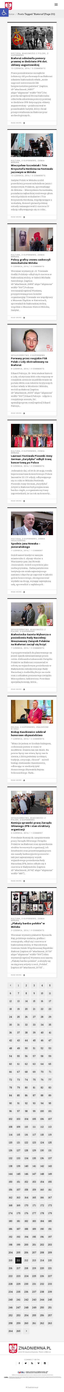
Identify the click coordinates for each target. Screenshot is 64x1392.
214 (42, 1260)
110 (26, 1126)
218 (26, 1268)
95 (50, 1103)
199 (18, 1244)
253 (18, 1315)
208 (42, 1252)
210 (10, 1260)
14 (26, 1001)
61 (18, 1064)
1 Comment (37, 551)
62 (26, 1064)
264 (11, 1331)
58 (42, 1056)
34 (42, 1024)
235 (18, 1291)
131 (50, 1150)
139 (18, 1166)
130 (42, 1150)
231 (34, 1283)
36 (10, 1032)
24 (10, 1016)
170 (26, 1205)
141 (34, 1166)
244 (42, 1299)
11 (50, 993)
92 (26, 1103)
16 (42, 1001)
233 (50, 1283)
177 (34, 1213)
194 (26, 1236)
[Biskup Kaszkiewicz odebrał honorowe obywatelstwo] (32, 711)
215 (50, 1260)
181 (18, 1221)
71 (50, 1071)
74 (26, 1079)
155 (50, 1181)
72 (10, 1079)
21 (34, 1009)
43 (18, 1040)
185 (50, 1221)
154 (42, 1181)
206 (26, 1252)
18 (10, 1009)
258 (10, 1323)
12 (10, 1001)
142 (42, 1166)
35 (50, 1024)
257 (50, 1315)
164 (26, 1197)
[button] (4, 12)
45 (34, 1040)
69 (34, 1071)
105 (34, 1119)
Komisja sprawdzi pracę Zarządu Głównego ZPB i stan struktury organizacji (31, 826)
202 (42, 1244)
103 (18, 1119)
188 (26, 1228)
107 (50, 1119)
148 (42, 1173)
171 (34, 1205)
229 (18, 1283)
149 (50, 1173)
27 (34, 1016)
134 (26, 1158)
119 (50, 1134)
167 (50, 1197)
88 (42, 1095)
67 (18, 1071)
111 (34, 1126)
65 (50, 1064)
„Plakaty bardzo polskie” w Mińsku (28, 925)
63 (34, 1064)
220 (42, 1268)
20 (26, 1009)
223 (18, 1276)
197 (50, 1236)
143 (50, 1166)
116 (26, 1134)
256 (42, 1315)
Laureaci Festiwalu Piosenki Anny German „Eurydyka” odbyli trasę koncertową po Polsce (31, 459)
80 (26, 1087)
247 (18, 1307)
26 (26, 1016)
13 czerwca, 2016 (20, 68)
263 (50, 1323)
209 (50, 1252)
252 (10, 1315)
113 (50, 1126)
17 (50, 1001)
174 (10, 1213)
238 (42, 1291)
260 (26, 1323)
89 (50, 1095)
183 (34, 1221)
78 (10, 1087)
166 (42, 1197)
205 (18, 1252)
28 (42, 1016)
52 (42, 1048)
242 (26, 1299)
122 (26, 1142)
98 (26, 1111)
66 (10, 1071)
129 (34, 1150)
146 (26, 1173)
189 (34, 1228)
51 (34, 1048)
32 (26, 1024)
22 (42, 1009)
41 (50, 1032)
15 (34, 1001)
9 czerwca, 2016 (19, 266)
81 (34, 1087)
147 (34, 1173)
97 (18, 1111)
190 (42, 1228)
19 (18, 1009)
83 (50, 1087)
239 (50, 1291)
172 (42, 1205)
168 (10, 1205)
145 (18, 1173)
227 (50, 1276)
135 (34, 1158)
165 (34, 1197)
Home (10, 14)
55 (18, 1056)
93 (34, 1103)
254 (26, 1315)
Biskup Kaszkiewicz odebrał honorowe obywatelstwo (28, 734)
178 (42, 1213)
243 (34, 1299)
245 (50, 1299)
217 (18, 1268)
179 (50, 1213)
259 (18, 1323)
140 (26, 1166)
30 (10, 1024)
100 (42, 1111)
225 (34, 1276)
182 (26, 1221)
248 (26, 1307)
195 (34, 1236)
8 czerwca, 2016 (19, 369)
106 (42, 1119)
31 (18, 1024)
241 (18, 1299)
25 (18, 1016)
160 (42, 1189)
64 (42, 1064)
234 (11, 1291)
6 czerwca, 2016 (19, 833)
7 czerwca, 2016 (19, 551)
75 (34, 1079)
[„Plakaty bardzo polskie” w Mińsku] (32, 903)
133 (18, 1158)
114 (10, 1134)
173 (50, 1205)
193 (18, 1236)
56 (26, 1056)
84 (10, 1095)
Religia (15, 727)
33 (34, 1024)
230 (26, 1283)
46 (42, 1040)
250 (42, 1307)
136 (42, 1158)
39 (34, 1032)
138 (10, 1166)
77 (49, 1079)
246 (11, 1307)
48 (10, 1048)
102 (10, 1119)
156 (10, 1189)
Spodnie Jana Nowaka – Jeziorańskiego (25, 545)
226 (42, 1276)
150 (10, 1181)
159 (34, 1189)
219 (34, 1268)
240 (11, 1299)
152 (26, 1181)
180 (10, 1221)
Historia (16, 53)
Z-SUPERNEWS (28, 161)
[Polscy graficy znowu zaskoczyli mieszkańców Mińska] (32, 239)
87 (34, 1095)
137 (50, 1158)
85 (18, 1095)
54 (10, 1056)
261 (34, 1323)
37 (18, 1032)
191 (50, 1228)
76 (42, 1079)
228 (10, 1283)
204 (11, 1252)
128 (26, 1150)
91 (18, 1103)
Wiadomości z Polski (34, 53)
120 (10, 1142)
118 (42, 1134)
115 (18, 1134)
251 (50, 1307)
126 (10, 1150)
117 (34, 1134)
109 (18, 1126)
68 (26, 1071)
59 (50, 1056)
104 (26, 1119)
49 (18, 1048)
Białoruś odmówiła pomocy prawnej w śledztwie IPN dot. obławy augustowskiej (29, 61)
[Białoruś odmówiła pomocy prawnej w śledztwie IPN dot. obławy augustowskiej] (32, 38)
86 (26, 1095)
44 (26, 1040)
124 (42, 1142)
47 (49, 1040)
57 (34, 1056)
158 (26, 1189)
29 (50, 1016)
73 (18, 1079)
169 (18, 1205)
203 (50, 1244)
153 (34, 1181)
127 (18, 1150)
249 (34, 1307)
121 (18, 1142)
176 (26, 1213)
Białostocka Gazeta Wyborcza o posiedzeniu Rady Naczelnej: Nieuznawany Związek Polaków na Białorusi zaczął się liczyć (31, 639)
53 (50, 1048)
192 (10, 1236)
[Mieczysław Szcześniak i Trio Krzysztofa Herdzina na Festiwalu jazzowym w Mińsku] (32, 145)
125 (50, 1142)
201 (34, 1244)
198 (10, 1244)
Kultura (15, 161)
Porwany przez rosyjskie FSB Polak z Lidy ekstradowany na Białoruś (29, 361)
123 (34, 1142)
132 (10, 1158)
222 (10, 1276)
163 (18, 1197)
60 (10, 1064)
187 (18, 1228)
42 (10, 1040)
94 (42, 1103)
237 (34, 1291)
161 (50, 1189)
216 (10, 1268)
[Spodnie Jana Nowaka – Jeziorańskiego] (32, 523)
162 (10, 1197)
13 (18, 1001)
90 (10, 1103)
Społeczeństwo (20, 355)
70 (42, 1071)
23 (50, 1009)
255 (34, 1315)
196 (42, 1236)
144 (10, 1173)
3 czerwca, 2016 (19, 930)
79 (18, 1087)
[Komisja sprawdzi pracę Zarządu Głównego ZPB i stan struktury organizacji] (32, 802)
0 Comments (38, 68)
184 (42, 1221)
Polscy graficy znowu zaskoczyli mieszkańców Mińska (31, 261)
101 (50, 1111)
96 (10, 1111)
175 (18, 1213)
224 (26, 1276)
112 (42, 1126)
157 (18, 1189)
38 (26, 1032)
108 (10, 1126)
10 (42, 993)
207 (34, 1252)
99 (34, 1111)
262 (42, 1323)
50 (26, 1048)
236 (26, 1291)
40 (42, 1032)
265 (18, 1331)
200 (26, 1244)
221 (50, 1268)
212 (26, 1260)
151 (18, 1181)
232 (42, 1283)
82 (42, 1087)
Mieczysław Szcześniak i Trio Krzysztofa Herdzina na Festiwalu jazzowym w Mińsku (32, 168)
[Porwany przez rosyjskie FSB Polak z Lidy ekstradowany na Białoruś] (32, 340)
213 (34, 1260)
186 (10, 1228)
